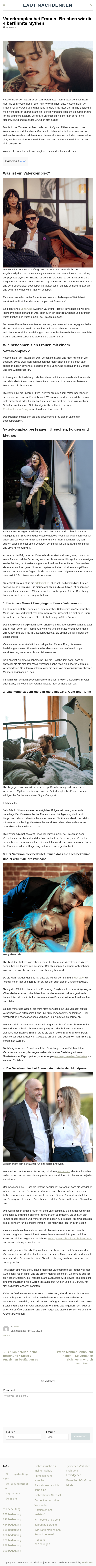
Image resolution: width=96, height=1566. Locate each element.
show (22, 161)
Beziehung (26, 308)
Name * (10, 1431)
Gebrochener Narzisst (47, 1495)
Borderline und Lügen (47, 1500)
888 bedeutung (12, 1545)
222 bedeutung (12, 1514)
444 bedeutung (12, 1524)
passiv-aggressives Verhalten (70, 1056)
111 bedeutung (11, 1509)
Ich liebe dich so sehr (47, 1519)
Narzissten (64, 1171)
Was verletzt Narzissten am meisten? (43, 1510)
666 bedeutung (12, 1535)
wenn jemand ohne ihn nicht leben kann (70, 1238)
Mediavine (87, 1562)
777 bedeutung (12, 1540)
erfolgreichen (42, 583)
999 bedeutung (12, 1550)
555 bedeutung (12, 1529)
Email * (50, 1431)
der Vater (79, 977)
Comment (9, 1390)
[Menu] (4, 5)
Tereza (16, 1327)
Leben (6, 1335)
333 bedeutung (12, 1519)
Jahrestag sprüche (45, 1524)
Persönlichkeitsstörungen (17, 409)
